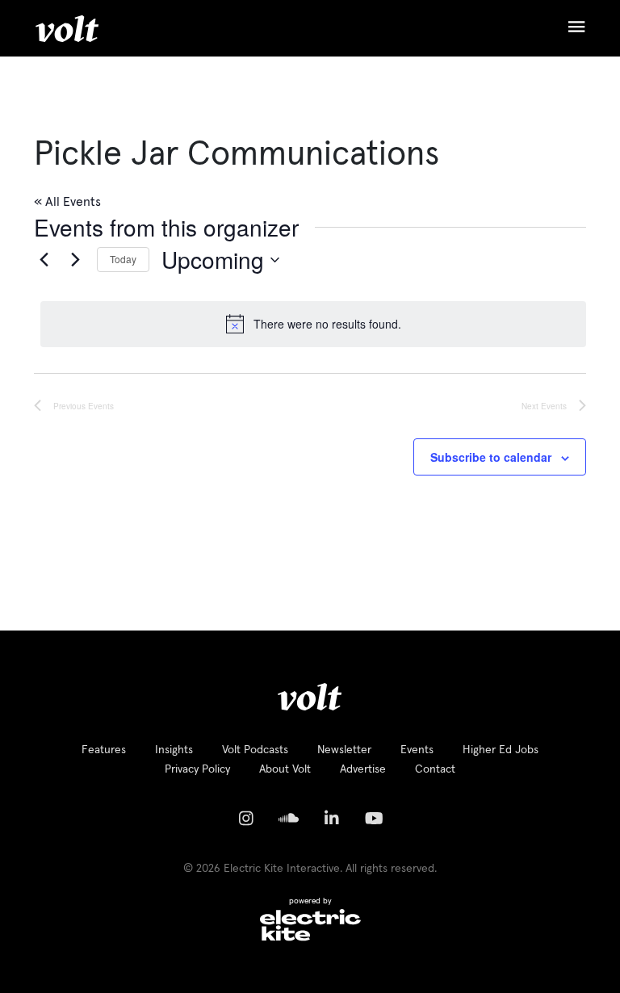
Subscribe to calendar (490, 457)
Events (417, 750)
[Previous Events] (43, 260)
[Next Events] (75, 260)
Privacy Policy (197, 769)
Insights (174, 750)
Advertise (363, 769)
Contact (435, 769)
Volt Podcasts (255, 750)
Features (104, 750)
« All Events (67, 201)
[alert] (313, 323)
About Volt (285, 769)
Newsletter (344, 750)
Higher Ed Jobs (500, 750)
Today (123, 259)
